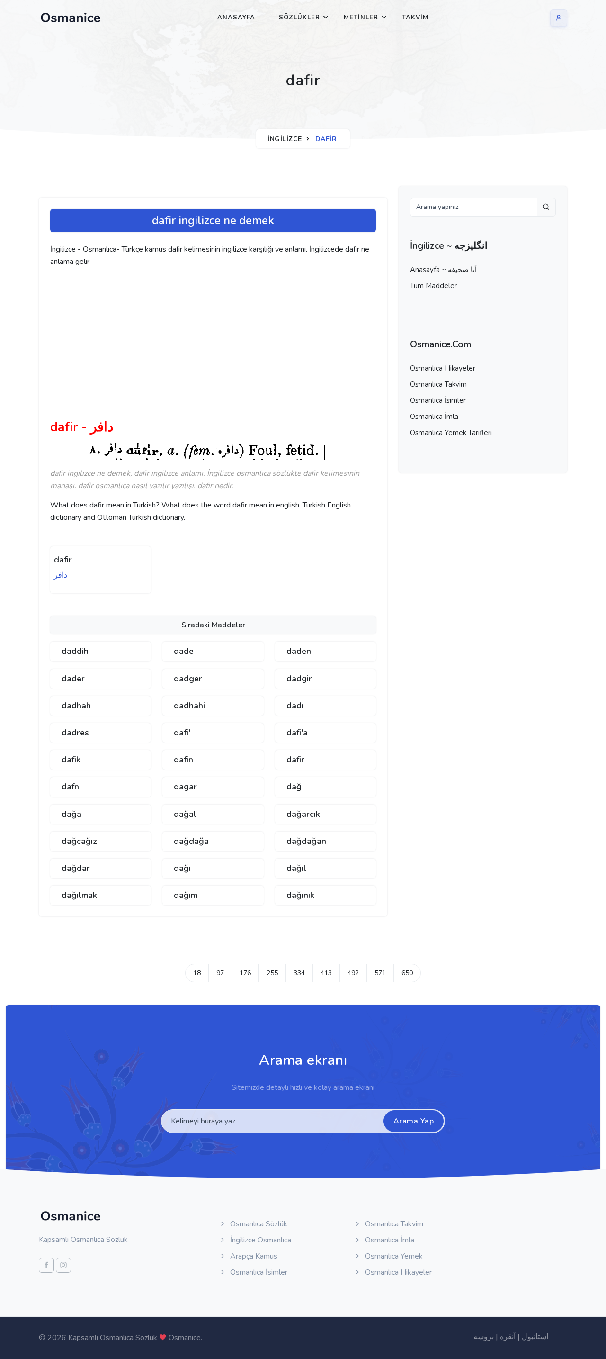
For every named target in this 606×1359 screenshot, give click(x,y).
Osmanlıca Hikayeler (442, 368)
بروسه (483, 1337)
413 (326, 973)
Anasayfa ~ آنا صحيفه (443, 269)
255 (272, 973)
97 (220, 973)
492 (353, 973)
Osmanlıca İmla (434, 416)
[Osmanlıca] (70, 17)
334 (299, 973)
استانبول (535, 1337)
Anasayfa (236, 17)
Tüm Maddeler (433, 285)
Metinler (361, 17)
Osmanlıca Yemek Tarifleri (451, 432)
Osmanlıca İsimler (438, 400)
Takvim (415, 17)
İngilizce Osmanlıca (259, 1240)
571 (380, 973)
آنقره (508, 1337)
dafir (63, 559)
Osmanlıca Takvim (438, 384)
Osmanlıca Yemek (393, 1256)
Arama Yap (413, 1121)
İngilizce (284, 139)
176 (245, 973)
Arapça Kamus (252, 1256)
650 (407, 973)
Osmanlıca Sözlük (257, 1224)
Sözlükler (299, 17)
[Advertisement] (197, 347)
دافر (60, 575)
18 (197, 973)
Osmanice (185, 1337)
